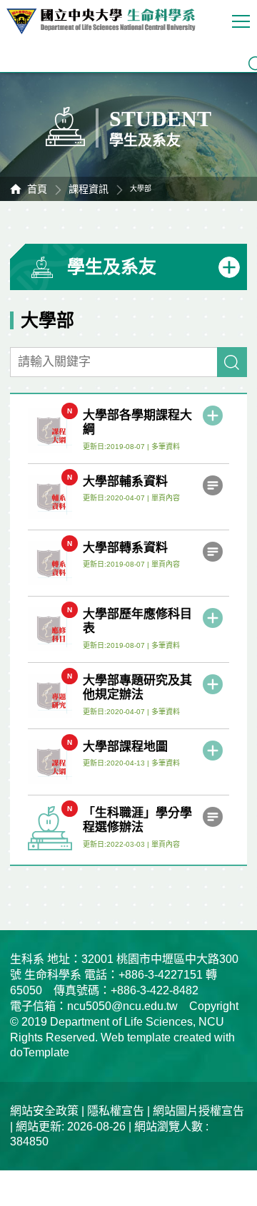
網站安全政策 (44, 1111)
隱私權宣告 (115, 1111)
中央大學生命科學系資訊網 (108, 21)
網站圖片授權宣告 (198, 1111)
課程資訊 (89, 189)
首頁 (37, 189)
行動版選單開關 (242, 21)
